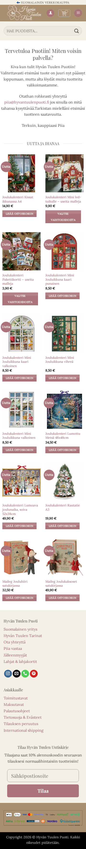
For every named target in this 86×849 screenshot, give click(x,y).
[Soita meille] (25, 674)
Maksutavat (14, 704)
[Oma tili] (50, 13)
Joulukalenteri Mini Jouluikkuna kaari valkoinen (16, 362)
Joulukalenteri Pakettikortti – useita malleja (18, 279)
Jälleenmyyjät (15, 655)
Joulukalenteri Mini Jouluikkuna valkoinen (18, 436)
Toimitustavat (16, 698)
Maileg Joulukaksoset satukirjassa (61, 584)
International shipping (23, 730)
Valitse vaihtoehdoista (63, 217)
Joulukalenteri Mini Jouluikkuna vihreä (59, 360)
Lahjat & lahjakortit (20, 661)
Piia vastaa (13, 648)
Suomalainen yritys (20, 629)
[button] (64, 13)
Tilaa (43, 791)
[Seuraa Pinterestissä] (34, 674)
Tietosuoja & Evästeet (23, 717)
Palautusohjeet (17, 710)
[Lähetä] (76, 30)
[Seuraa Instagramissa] (8, 674)
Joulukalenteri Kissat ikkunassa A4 (17, 199)
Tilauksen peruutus (21, 723)
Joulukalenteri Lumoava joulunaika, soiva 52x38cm (20, 509)
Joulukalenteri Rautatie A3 (62, 507)
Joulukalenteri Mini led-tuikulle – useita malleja (63, 199)
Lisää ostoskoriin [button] (19, 213)
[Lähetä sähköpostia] (17, 674)
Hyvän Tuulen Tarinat (23, 635)
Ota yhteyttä (15, 642)
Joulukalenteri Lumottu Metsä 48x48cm (62, 436)
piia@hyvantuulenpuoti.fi (26, 102)
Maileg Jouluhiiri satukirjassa (14, 584)
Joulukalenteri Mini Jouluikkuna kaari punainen (59, 279)
